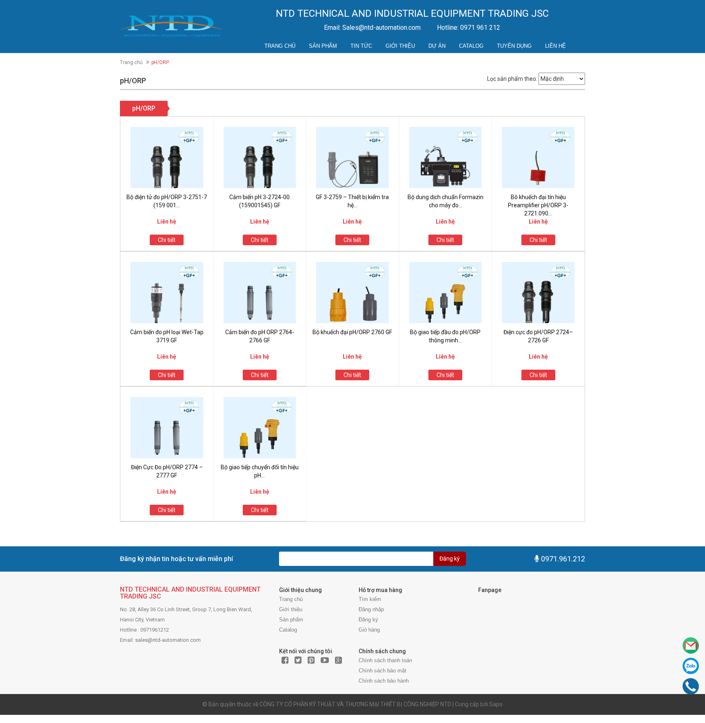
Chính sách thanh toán (385, 660)
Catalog (471, 46)
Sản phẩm (323, 46)
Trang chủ (279, 46)
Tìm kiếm (370, 599)
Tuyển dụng (514, 46)
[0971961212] (690, 686)
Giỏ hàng (369, 630)
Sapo (496, 704)
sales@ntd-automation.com (168, 640)
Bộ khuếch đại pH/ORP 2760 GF (352, 332)
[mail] (691, 645)
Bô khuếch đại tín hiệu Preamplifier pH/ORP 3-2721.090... (538, 205)
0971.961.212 (563, 558)
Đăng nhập (371, 609)
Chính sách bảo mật (382, 671)
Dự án (437, 46)
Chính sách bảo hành (384, 681)
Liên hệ (555, 46)
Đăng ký (449, 558)
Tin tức (361, 46)
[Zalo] (691, 666)
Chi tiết (166, 240)
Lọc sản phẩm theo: (512, 78)
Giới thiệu (400, 46)
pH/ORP (143, 108)
